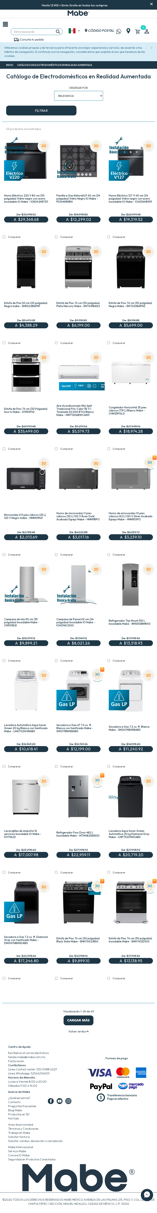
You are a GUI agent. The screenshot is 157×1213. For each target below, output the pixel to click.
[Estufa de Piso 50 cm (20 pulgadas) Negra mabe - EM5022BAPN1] (26, 268)
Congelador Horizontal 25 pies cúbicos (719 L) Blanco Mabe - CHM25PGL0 (127, 410)
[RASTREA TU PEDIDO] (29, 39)
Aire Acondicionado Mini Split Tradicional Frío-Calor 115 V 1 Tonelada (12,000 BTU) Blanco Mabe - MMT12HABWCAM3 (75, 410)
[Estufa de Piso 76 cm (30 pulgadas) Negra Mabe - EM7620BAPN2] (131, 268)
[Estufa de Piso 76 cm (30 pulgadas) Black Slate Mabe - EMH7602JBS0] (78, 903)
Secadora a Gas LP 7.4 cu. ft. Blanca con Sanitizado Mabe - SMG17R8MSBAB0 (74, 728)
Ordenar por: (78, 87)
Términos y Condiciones (23, 1129)
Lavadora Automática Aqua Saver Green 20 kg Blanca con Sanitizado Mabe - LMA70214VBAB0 (26, 728)
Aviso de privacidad (20, 1124)
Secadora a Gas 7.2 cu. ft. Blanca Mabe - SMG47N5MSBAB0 (129, 728)
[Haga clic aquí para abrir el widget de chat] (147, 1201)
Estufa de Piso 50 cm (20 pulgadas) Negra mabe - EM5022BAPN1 (25, 304)
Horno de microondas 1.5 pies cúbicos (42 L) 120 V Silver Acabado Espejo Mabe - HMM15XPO (131, 516)
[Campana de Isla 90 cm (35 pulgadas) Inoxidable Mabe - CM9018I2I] (26, 585)
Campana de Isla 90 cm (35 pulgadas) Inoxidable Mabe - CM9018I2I (21, 622)
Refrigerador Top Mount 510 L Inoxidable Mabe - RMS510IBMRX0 (129, 622)
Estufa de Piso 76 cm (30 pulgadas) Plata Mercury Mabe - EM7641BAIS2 (78, 304)
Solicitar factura (19, 1137)
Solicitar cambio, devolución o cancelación (35, 1141)
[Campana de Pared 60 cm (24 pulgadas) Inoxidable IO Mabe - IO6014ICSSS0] (78, 585)
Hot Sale (13, 1118)
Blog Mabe (15, 1110)
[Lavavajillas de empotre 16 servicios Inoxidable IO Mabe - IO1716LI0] (26, 797)
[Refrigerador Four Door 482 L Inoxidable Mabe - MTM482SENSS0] (78, 797)
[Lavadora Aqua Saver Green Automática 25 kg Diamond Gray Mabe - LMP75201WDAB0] (131, 797)
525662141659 (40, 1073)
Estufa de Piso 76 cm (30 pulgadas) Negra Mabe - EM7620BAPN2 (130, 304)
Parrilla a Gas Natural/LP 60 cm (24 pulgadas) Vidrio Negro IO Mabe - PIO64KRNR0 (78, 198)
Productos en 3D (18, 1114)
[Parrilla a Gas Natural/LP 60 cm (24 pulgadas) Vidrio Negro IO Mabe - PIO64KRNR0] (78, 162)
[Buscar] (58, 32)
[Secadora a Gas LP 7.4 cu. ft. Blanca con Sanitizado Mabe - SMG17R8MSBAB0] (78, 691)
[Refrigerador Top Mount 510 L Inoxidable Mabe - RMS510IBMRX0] (131, 585)
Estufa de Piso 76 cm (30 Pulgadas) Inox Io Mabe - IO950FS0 (25, 410)
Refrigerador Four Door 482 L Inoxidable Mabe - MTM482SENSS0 (78, 834)
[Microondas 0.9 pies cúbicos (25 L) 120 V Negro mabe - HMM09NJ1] (26, 480)
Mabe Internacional (20, 1147)
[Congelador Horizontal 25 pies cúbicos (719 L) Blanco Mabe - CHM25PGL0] (131, 373)
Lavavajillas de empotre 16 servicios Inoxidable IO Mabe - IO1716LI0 (22, 834)
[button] (113, 4)
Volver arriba (77, 1031)
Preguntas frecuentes (22, 1106)
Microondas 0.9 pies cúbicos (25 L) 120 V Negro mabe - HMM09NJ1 (25, 516)
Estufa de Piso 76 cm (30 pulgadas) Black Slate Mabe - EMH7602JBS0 (78, 940)
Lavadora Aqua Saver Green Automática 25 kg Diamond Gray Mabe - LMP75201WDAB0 (129, 834)
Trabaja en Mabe (19, 1133)
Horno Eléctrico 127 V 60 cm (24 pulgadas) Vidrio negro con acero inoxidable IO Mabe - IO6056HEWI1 (130, 198)
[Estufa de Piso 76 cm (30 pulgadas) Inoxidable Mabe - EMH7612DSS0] (131, 903)
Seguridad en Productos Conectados (31, 1159)
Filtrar (41, 110)
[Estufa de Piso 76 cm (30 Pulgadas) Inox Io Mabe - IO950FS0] (26, 373)
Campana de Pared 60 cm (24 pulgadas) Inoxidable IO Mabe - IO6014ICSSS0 (75, 622)
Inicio (9, 65)
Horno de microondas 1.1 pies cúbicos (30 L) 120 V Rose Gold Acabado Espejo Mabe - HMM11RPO (78, 516)
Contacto (14, 1102)
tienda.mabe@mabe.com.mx (26, 1057)
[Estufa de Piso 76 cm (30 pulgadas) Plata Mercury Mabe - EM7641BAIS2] (78, 268)
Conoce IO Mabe (18, 1155)
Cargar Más (78, 1020)
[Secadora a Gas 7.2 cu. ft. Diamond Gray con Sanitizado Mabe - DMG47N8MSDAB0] (26, 903)
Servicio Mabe (17, 1151)
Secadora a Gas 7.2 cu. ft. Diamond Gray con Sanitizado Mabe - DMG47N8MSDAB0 (26, 940)
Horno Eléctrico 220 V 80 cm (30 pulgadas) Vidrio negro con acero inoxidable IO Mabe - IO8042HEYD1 (26, 198)
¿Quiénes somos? (19, 1098)
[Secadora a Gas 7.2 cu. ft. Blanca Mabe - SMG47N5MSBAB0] (131, 691)
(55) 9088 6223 (46, 1069)
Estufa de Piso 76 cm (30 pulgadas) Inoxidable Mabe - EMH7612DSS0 (130, 940)
